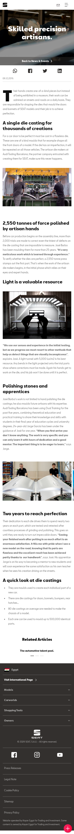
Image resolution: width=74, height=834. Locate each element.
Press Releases (12, 768)
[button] (37, 187)
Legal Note (10, 779)
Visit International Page (18, 679)
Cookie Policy (11, 790)
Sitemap (9, 801)
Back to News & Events (35, 61)
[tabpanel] (37, 481)
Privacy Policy (11, 812)
